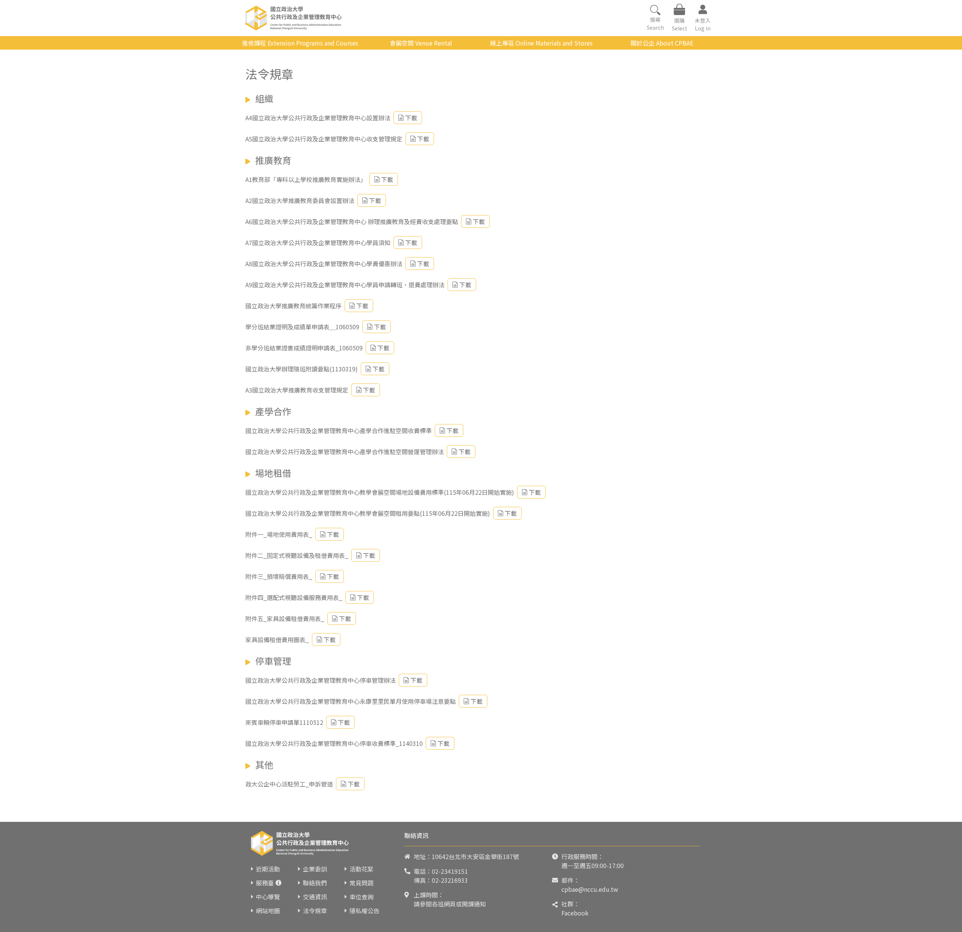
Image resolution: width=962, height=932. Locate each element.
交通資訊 (315, 896)
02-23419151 (450, 871)
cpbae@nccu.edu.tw (589, 889)
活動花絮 (361, 868)
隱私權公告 (364, 910)
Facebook (574, 912)
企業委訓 (315, 868)
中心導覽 (268, 896)
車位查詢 (361, 896)
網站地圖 (268, 910)
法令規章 (315, 910)
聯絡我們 (315, 882)
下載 (411, 117)
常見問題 (361, 882)
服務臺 (265, 882)
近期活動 (268, 868)
